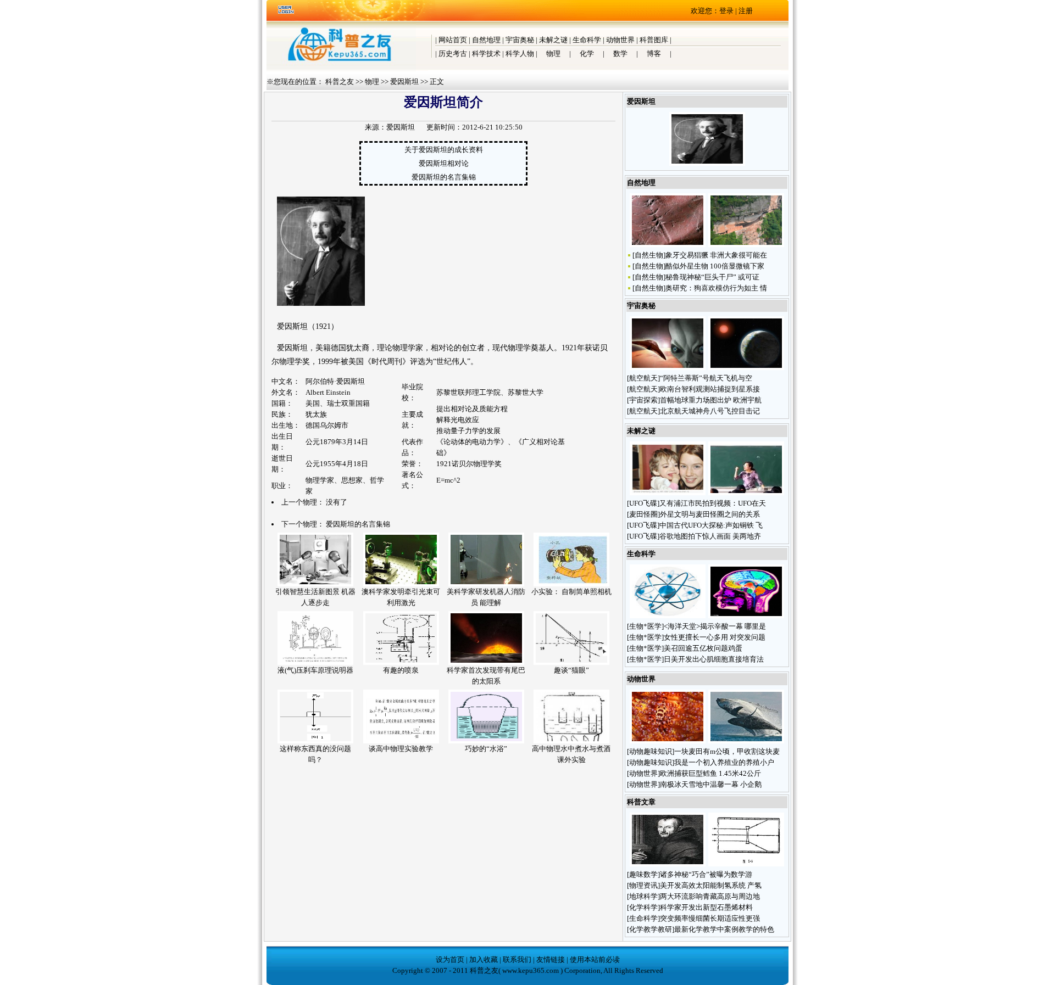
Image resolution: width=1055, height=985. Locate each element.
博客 (654, 53)
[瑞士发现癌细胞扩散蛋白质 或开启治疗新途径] (746, 616)
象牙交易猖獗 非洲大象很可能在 (716, 255)
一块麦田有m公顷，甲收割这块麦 (727, 751)
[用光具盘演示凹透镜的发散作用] (746, 864)
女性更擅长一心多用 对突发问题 (714, 637)
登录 (726, 11)
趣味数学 (643, 874)
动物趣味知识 (650, 751)
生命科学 (587, 40)
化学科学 (643, 907)
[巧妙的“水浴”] (486, 741)
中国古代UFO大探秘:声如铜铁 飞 (711, 525)
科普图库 (654, 40)
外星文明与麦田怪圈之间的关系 (710, 514)
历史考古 (452, 53)
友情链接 (550, 959)
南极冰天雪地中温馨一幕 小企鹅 (711, 784)
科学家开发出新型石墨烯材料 (706, 907)
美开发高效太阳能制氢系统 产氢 (711, 885)
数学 (620, 53)
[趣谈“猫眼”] (571, 662)
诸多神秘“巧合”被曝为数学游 (706, 874)
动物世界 (620, 40)
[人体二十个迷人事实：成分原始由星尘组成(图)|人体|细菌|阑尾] (668, 616)
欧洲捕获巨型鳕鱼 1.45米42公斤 (710, 773)
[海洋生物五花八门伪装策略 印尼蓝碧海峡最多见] (668, 741)
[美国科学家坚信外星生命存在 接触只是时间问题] (746, 367)
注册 (745, 11)
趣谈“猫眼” (571, 670)
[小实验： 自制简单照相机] (571, 584)
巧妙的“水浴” (486, 749)
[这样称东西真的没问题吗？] (315, 741)
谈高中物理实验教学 (401, 749)
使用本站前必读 (595, 959)
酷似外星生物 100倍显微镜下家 (714, 266)
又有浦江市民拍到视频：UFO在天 (712, 503)
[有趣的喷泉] (401, 662)
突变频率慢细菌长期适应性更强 (710, 918)
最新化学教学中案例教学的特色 (724, 929)
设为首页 (450, 959)
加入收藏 (483, 959)
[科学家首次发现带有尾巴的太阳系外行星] (486, 662)
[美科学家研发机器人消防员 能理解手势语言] (486, 584)
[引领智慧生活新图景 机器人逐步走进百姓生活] (315, 584)
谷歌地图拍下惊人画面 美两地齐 (710, 536)
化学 (587, 53)
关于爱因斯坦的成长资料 (443, 149)
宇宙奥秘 (520, 40)
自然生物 (649, 255)
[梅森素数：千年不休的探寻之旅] (668, 864)
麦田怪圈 (643, 514)
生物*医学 (645, 626)
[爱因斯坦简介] (707, 163)
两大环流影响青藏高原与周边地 (710, 896)
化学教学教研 (650, 929)
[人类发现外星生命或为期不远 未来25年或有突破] (668, 367)
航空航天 (643, 378)
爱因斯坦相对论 (444, 163)
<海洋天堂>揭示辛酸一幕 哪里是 (715, 626)
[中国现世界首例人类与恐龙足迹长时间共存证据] (746, 244)
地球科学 (643, 896)
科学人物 (520, 53)
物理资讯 (643, 885)
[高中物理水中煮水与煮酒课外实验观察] (571, 741)
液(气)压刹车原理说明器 (315, 670)
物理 (553, 53)
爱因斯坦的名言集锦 (444, 177)
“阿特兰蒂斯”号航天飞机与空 (706, 378)
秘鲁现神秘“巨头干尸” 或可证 (712, 277)
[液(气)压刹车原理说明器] (315, 662)
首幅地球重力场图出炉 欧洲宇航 (711, 400)
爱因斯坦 (404, 81)
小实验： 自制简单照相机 (571, 591)
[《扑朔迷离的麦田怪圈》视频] (746, 493)
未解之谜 (553, 40)
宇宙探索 (643, 400)
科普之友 (339, 81)
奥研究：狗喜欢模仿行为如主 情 (716, 288)
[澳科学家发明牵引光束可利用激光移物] (401, 584)
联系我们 (517, 959)
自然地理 (486, 40)
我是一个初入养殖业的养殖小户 (724, 762)
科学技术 (486, 53)
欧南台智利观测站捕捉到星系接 (710, 389)
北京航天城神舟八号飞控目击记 (710, 411)
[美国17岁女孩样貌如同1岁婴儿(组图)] (668, 493)
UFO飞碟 (643, 503)
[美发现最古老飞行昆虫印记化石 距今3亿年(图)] (668, 244)
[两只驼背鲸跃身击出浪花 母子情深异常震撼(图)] (746, 741)
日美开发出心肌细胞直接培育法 (714, 659)
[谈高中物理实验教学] (401, 741)
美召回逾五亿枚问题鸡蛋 (703, 648)
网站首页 (452, 40)
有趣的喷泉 (401, 670)
